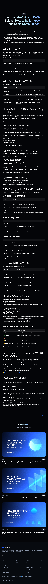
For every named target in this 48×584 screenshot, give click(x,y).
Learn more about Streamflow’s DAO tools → (14, 372)
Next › (43, 415)
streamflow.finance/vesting (32, 410)
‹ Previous (5, 415)
